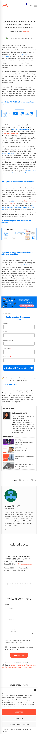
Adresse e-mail (8, 340)
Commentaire (10, 629)
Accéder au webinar (18, 368)
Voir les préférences (19, 724)
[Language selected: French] (29, 368)
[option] (31, 4)
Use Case (25, 31)
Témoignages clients (25, 564)
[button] (35, 690)
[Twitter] (24, 480)
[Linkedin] (10, 529)
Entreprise (7, 357)
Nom (5, 332)
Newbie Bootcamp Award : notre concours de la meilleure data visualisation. (24, 442)
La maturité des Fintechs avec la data (24, 457)
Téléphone (7, 348)
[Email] (35, 480)
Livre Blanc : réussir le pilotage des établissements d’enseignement (24, 466)
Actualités (11, 452)
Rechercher (7, 314)
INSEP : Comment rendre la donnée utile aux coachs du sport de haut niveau (17, 558)
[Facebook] (20, 480)
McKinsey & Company (11, 134)
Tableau (12, 203)
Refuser (19, 718)
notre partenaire (21, 265)
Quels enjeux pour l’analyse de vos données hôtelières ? (25, 449)
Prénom (6, 323)
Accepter (19, 712)
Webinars (11, 460)
